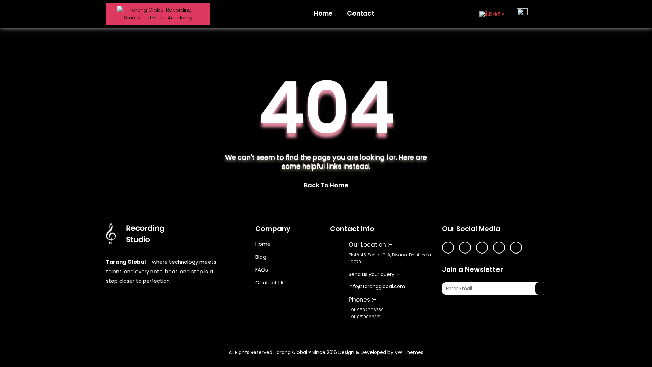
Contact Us (270, 282)
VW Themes (408, 352)
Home (323, 13)
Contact (360, 13)
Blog (260, 256)
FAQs (261, 269)
